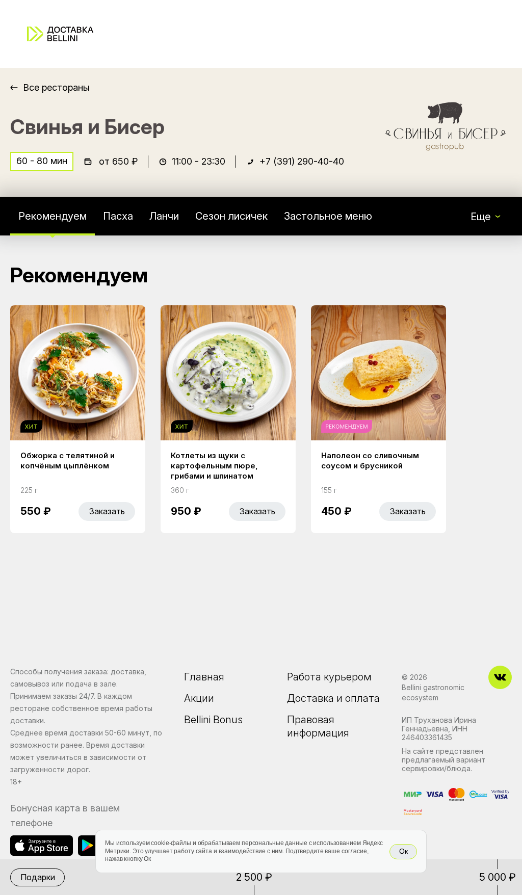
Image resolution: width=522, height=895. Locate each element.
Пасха (118, 216)
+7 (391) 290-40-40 (301, 161)
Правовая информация (318, 726)
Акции (199, 698)
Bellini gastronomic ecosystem (433, 692)
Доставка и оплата (333, 698)
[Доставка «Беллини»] (60, 34)
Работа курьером (329, 677)
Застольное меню (328, 216)
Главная (204, 677)
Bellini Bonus (213, 720)
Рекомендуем (52, 216)
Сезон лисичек (231, 216)
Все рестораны (56, 87)
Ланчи (164, 216)
